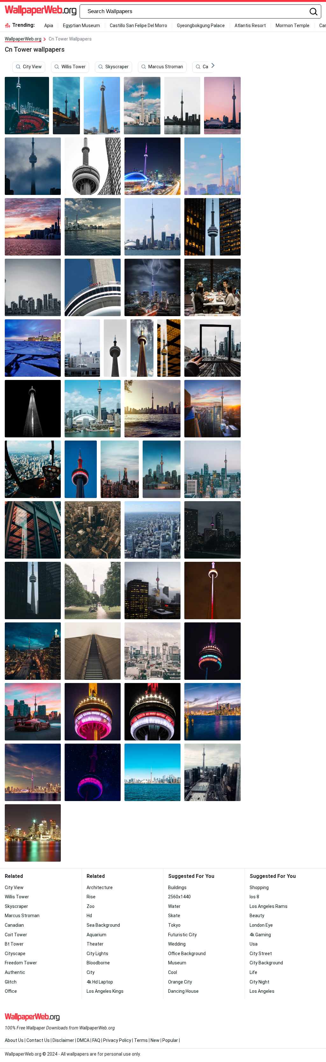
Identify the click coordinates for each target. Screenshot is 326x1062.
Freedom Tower (21, 962)
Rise (91, 896)
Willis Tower (73, 66)
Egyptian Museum (81, 25)
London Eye (261, 925)
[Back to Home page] (40, 11)
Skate (174, 915)
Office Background (187, 953)
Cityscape (15, 953)
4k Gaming (260, 934)
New (155, 1040)
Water (174, 906)
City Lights (97, 953)
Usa (254, 944)
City (91, 972)
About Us (14, 1040)
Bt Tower (14, 944)
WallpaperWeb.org (23, 38)
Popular (170, 1040)
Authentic (15, 972)
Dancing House (183, 991)
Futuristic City (182, 934)
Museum (177, 962)
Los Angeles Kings (105, 991)
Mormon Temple (292, 25)
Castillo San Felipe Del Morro (138, 25)
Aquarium (96, 934)
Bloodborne (98, 962)
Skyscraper (117, 66)
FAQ (96, 1040)
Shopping (259, 887)
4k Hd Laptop (100, 981)
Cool (172, 972)
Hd (89, 915)
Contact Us (38, 1040)
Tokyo (174, 925)
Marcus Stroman (165, 66)
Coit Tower (16, 934)
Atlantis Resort (250, 25)
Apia (48, 25)
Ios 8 (254, 896)
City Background (266, 962)
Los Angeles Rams (268, 906)
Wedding (177, 944)
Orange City (180, 981)
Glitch (11, 981)
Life (253, 972)
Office (11, 991)
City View (32, 66)
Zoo (91, 906)
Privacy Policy (117, 1040)
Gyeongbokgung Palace (201, 25)
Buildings (177, 887)
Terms (141, 1040)
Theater (95, 944)
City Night (259, 981)
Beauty (257, 915)
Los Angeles (262, 991)
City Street (261, 953)
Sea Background (103, 925)
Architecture (100, 887)
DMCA (83, 1040)
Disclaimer (63, 1040)
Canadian (14, 925)
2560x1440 (179, 896)
